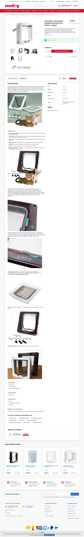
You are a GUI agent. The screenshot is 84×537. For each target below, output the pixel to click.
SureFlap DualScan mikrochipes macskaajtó (68, 466)
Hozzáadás (26, 435)
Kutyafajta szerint (12, 420)
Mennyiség (46, 51)
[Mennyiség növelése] (48, 50)
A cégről (46, 513)
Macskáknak (22, 420)
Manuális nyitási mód (37, 422)
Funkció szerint (27, 422)
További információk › (49, 35)
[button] (35, 33)
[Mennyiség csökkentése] (48, 52)
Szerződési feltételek (49, 515)
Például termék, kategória (42, 5)
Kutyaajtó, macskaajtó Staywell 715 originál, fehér (51, 466)
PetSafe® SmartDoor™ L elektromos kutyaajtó (30, 466)
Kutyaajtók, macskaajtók (25, 14)
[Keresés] (35, 6)
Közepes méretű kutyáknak (14, 422)
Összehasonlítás (61, 1)
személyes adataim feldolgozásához (67, 497)
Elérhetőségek (28, 1)
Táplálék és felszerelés (15, 14)
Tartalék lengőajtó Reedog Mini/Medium (17, 434)
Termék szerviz (71, 508)
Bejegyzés (68, 1)
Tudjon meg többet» (39, 535)
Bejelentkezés (75, 1)
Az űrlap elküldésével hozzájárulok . (59, 497)
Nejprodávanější (12, 418)
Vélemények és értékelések (73, 518)
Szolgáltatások (42, 1)
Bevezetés (7, 14)
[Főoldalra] (12, 6)
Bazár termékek (71, 510)
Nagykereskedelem (72, 513)
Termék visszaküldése (72, 506)
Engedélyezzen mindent (49, 535)
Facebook (21, 515)
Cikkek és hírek (71, 515)
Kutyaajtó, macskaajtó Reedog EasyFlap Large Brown (13, 466)
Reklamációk (47, 508)
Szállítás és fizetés (35, 1)
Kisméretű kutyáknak (32, 420)
